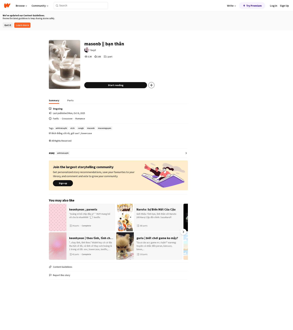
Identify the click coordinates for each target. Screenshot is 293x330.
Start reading (115, 85)
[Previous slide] (53, 232)
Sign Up (284, 5)
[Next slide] (183, 232)
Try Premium (254, 5)
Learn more (22, 25)
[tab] (54, 101)
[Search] (57, 5)
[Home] (7, 5)
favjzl (93, 50)
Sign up (63, 183)
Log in (273, 5)
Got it (7, 25)
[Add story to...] (151, 85)
